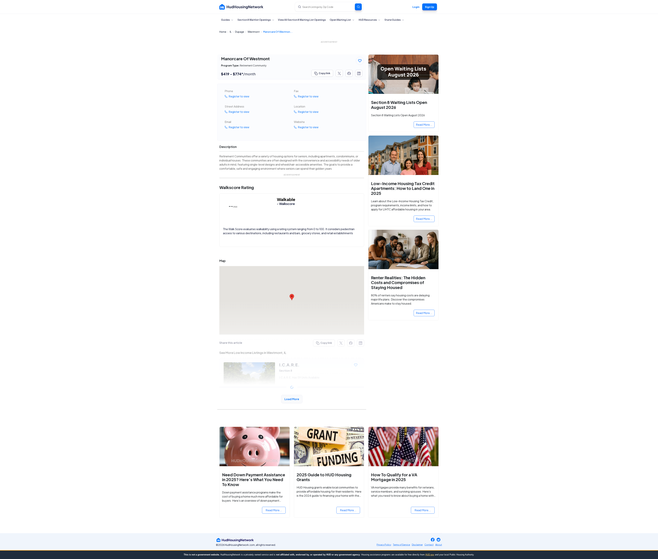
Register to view (238, 96)
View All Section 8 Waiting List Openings (302, 19)
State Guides (393, 19)
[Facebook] (433, 540)
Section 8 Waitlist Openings (254, 19)
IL (231, 31)
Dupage (239, 31)
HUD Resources (368, 19)
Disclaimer (417, 544)
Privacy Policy (384, 544)
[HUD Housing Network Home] (241, 7)
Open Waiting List (340, 19)
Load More (291, 399)
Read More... (424, 124)
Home (223, 31)
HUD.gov (429, 554)
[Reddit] (438, 540)
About (438, 544)
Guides (225, 19)
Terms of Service (401, 544)
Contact (429, 544)
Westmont (254, 31)
